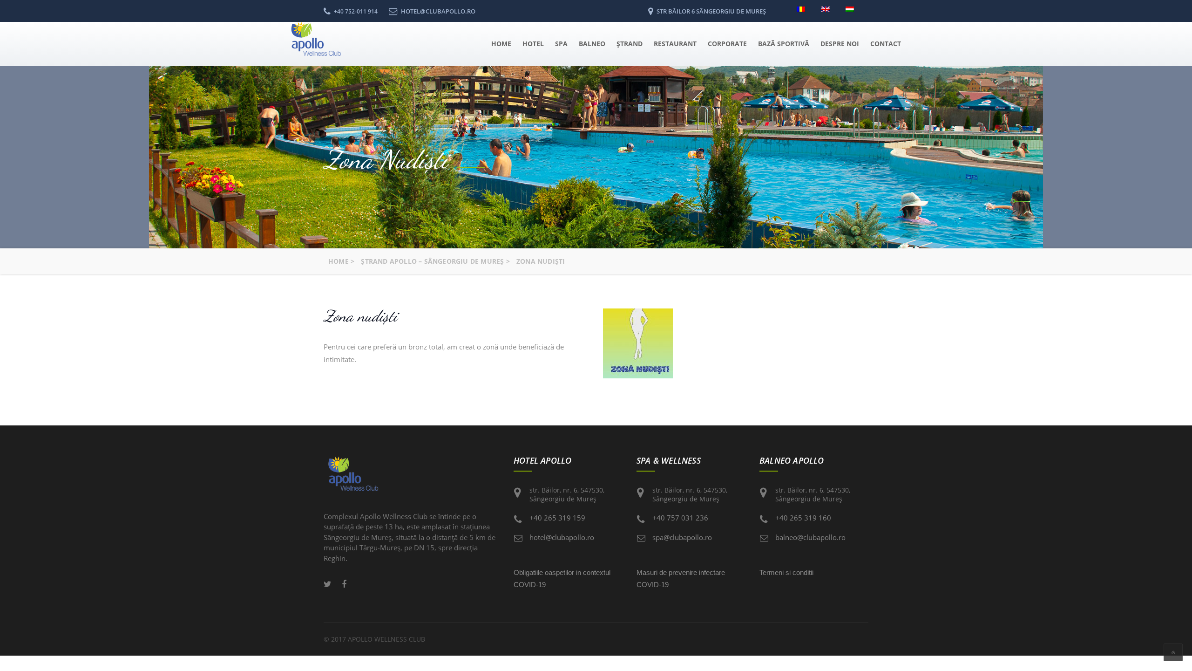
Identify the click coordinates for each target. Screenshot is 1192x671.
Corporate (727, 43)
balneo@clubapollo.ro (810, 537)
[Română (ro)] (803, 8)
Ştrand (629, 43)
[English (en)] (828, 8)
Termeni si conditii (786, 572)
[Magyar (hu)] (852, 8)
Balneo (592, 43)
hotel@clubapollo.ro (561, 537)
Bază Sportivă (783, 43)
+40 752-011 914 (356, 11)
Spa (561, 43)
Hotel (533, 43)
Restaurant (675, 43)
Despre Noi (839, 43)
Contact (885, 43)
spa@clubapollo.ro (682, 537)
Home (501, 43)
